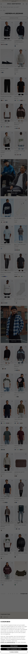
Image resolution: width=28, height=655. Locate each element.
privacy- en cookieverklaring (8, 642)
